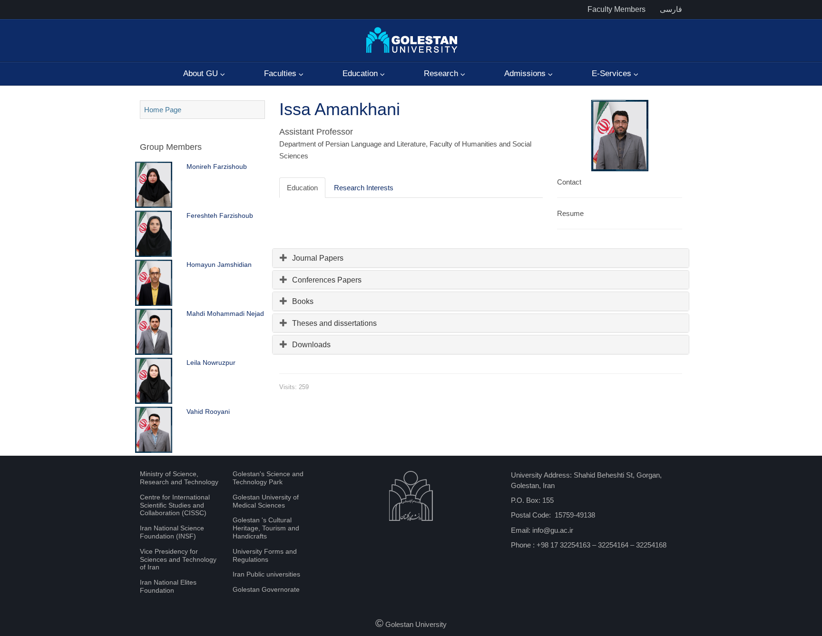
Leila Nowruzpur (210, 362)
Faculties (281, 73)
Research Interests (363, 188)
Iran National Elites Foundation (168, 586)
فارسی (671, 9)
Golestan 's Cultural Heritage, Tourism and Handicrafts (266, 528)
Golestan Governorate (266, 589)
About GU (201, 73)
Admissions (526, 73)
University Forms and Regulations (265, 555)
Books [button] (302, 301)
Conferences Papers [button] (327, 280)
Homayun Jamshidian (219, 264)
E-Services (613, 73)
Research (442, 73)
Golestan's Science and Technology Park (268, 478)
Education (361, 73)
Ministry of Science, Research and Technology (179, 478)
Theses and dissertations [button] (334, 323)
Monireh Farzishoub (216, 166)
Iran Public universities (266, 574)
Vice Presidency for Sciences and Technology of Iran (178, 559)
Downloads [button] (311, 345)
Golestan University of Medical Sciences (266, 501)
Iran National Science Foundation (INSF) (172, 532)
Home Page (162, 110)
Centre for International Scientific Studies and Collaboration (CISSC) (175, 505)
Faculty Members (616, 9)
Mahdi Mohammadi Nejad (225, 313)
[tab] (481, 258)
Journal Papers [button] (317, 258)
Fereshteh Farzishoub (219, 215)
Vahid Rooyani (208, 411)
